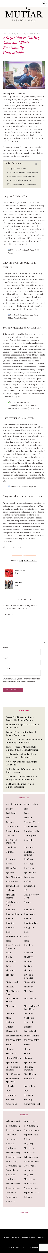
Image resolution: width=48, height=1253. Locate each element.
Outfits (9, 1026)
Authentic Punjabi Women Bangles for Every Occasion (24, 770)
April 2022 (11, 1179)
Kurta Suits (29, 952)
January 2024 (30, 1152)
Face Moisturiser (14, 876)
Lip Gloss (10, 970)
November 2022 (13, 1165)
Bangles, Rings (31, 804)
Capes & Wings (31, 822)
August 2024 (12, 1139)
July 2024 (28, 1139)
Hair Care (10, 909)
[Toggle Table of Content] (35, 164)
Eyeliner (10, 872)
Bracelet (28, 817)
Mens (8, 1017)
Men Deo (28, 991)
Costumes (29, 847)
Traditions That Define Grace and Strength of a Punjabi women (22, 778)
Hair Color (29, 909)
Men (33, 1237)
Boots (26, 813)
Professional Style (14, 1035)
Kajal (8, 952)
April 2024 (11, 1148)
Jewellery (28, 945)
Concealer (29, 839)
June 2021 (10, 1201)
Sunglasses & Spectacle (12, 1080)
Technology (29, 1086)
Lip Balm (28, 966)
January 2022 (30, 1183)
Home (6, 1237)
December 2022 (31, 1161)
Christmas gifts (31, 831)
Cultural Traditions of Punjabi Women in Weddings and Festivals (24, 741)
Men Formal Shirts (12, 1000)
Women (25, 1237)
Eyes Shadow (30, 872)
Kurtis (9, 957)
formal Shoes (12, 885)
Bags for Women (14, 804)
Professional (30, 1031)
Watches (10, 1099)
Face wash (29, 876)
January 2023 (12, 1161)
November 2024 (31, 1130)
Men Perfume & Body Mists (32, 1007)
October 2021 (12, 1192)
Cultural (10, 851)
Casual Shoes (30, 826)
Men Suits (28, 1013)
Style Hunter (30, 1074)
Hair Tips (10, 927)
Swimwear (29, 1078)
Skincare (28, 1057)
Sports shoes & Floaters (13, 1068)
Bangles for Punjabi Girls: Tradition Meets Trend (22, 726)
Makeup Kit (29, 982)
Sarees (27, 1044)
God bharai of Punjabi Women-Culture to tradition (20, 785)
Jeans (26, 936)
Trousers (28, 1094)
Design (9, 863)
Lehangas (11, 961)
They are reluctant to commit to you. (22, 184)
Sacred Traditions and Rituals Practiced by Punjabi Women (20, 718)
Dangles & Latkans (29, 853)
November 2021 (31, 1188)
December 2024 (13, 1130)
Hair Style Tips (31, 922)
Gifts (26, 890)
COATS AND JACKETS (11, 841)
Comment (8, 614)
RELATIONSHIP (33, 34)
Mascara (10, 986)
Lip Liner (28, 970)
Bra (7, 817)
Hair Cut (10, 918)
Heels (8, 931)
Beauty (9, 808)
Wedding (28, 1099)
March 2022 (29, 1179)
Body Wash (11, 813)
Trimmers (11, 1094)
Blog (22, 34)
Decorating (11, 859)
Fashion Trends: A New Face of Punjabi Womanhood (21, 733)
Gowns (27, 902)
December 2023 (13, 1156)
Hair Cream (29, 914)
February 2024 (13, 1152)
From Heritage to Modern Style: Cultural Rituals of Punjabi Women (22, 748)
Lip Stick (10, 974)
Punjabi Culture (31, 1035)
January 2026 (30, 1121)
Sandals (10, 1044)
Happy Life (29, 927)
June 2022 (10, 1174)
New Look (28, 1022)
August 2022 (29, 1170)
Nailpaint (10, 1022)
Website (6, 668)
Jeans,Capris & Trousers (13, 946)
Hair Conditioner (14, 914)
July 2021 (28, 1196)
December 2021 (13, 1188)
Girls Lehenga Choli (13, 903)
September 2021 (31, 1192)
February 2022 (13, 1183)
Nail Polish (29, 1017)
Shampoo (10, 1049)
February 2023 (31, 1156)
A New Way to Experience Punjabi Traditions (21, 763)
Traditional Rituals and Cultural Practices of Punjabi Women (21, 756)
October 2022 (30, 1165)
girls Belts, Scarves (11, 896)
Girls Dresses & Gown (31, 896)
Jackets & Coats (13, 936)
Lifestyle (10, 966)
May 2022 (28, 1174)
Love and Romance (28, 976)
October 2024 (12, 1134)
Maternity (28, 986)
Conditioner (11, 847)
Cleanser (10, 835)
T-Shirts (10, 1086)
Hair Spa (10, 922)
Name (6, 648)
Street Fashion (13, 1074)
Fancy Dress (12, 881)
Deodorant (29, 859)
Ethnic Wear (11, 868)
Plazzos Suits (12, 1031)
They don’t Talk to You (17, 169)
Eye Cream (29, 868)
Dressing (28, 863)
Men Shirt (11, 1013)
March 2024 (29, 1148)
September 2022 (13, 1170)
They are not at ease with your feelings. (23, 172)
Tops (8, 1090)
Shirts (27, 1049)
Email (6, 658)
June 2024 (10, 1143)
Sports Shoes (12, 1062)
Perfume (28, 1026)
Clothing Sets (30, 835)
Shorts (27, 1053)
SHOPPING (11, 1053)
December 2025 (13, 1125)
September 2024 (31, 1134)
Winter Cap (11, 1103)
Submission (37, 1248)
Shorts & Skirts (13, 1057)
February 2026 (13, 1121)
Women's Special (32, 1103)
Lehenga (28, 961)
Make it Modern (13, 982)
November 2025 (31, 1125)
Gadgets (10, 890)
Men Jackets (30, 998)
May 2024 (28, 1143)
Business (10, 822)
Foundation (29, 885)
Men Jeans (11, 1006)
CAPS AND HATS (14, 826)
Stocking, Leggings (28, 1068)
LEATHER (28, 957)
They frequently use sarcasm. (20, 180)
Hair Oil (27, 918)
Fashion (28, 881)
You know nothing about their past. (22, 176)
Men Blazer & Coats (12, 992)
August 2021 (11, 1196)
